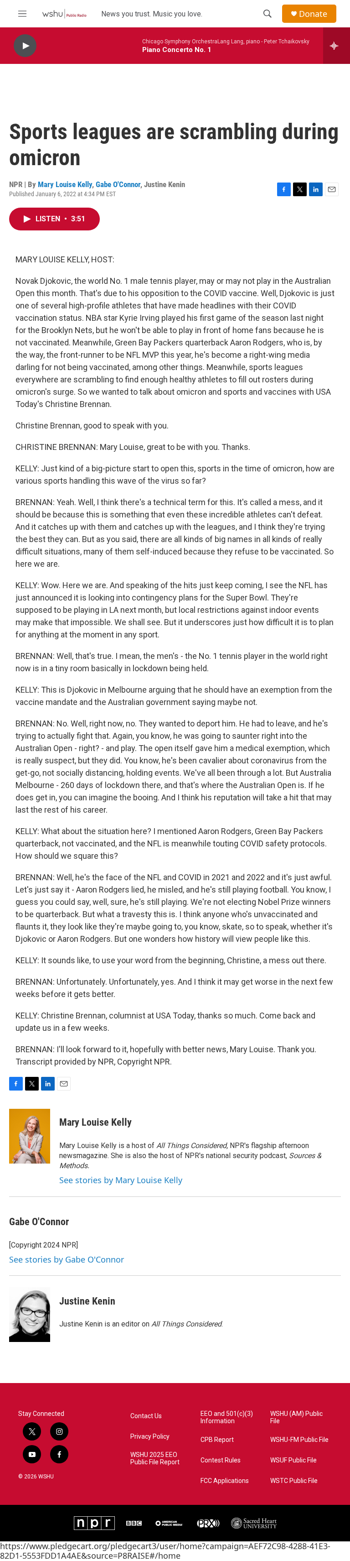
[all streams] (336, 45)
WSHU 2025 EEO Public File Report (155, 1458)
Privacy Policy (150, 1436)
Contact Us (146, 1416)
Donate (313, 14)
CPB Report (217, 1439)
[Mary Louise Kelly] (29, 1136)
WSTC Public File (294, 1480)
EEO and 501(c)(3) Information (227, 1417)
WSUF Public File (293, 1460)
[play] (25, 46)
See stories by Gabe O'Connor (66, 1259)
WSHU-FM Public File (299, 1439)
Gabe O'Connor (118, 184)
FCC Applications (225, 1480)
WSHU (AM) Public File (296, 1417)
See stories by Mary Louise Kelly (120, 1180)
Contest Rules (221, 1460)
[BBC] (134, 1523)
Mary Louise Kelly (65, 184)
